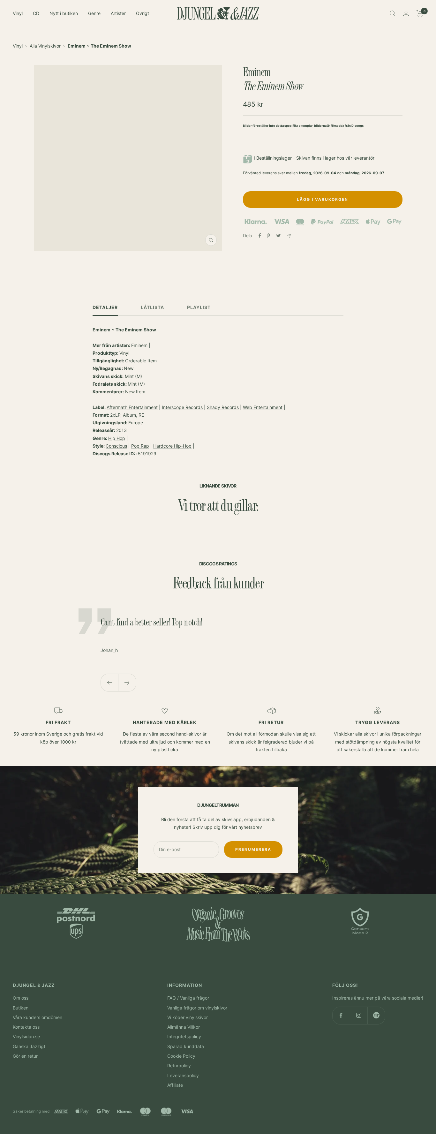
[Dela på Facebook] (260, 235)
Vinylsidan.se (26, 1036)
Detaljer (105, 307)
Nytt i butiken (63, 13)
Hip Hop (116, 438)
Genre (94, 13)
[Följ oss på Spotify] (376, 1015)
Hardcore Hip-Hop (172, 446)
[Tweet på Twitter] (278, 235)
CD (36, 13)
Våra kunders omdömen (37, 1017)
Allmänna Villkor (183, 1027)
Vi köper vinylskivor (187, 1017)
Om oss (20, 998)
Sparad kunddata (185, 1046)
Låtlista (152, 307)
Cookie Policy (181, 1056)
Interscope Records (182, 407)
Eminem (139, 345)
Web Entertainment (262, 407)
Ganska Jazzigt (29, 1046)
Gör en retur (25, 1056)
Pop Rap (140, 446)
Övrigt (142, 13)
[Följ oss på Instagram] (358, 1015)
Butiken (20, 1007)
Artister (118, 13)
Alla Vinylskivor (45, 46)
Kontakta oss (26, 1027)
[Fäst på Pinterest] (268, 235)
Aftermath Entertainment (132, 407)
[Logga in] (406, 13)
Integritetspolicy (184, 1036)
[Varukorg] (420, 13)
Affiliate (175, 1085)
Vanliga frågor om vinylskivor (197, 1007)
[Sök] (392, 13)
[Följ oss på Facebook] (341, 1015)
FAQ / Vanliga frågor (188, 998)
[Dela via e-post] (289, 236)
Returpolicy (179, 1065)
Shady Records (223, 407)
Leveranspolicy (183, 1075)
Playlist (199, 307)
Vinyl (18, 13)
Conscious (116, 446)
